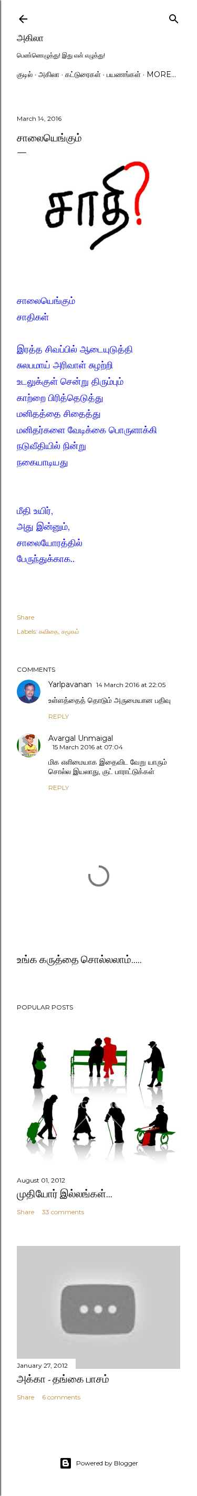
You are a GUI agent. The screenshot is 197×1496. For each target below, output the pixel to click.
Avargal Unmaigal (80, 738)
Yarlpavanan (70, 684)
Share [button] (25, 617)
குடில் (25, 74)
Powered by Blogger (107, 1463)
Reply (58, 716)
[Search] (174, 16)
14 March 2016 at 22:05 (130, 685)
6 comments (61, 1397)
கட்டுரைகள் (83, 74)
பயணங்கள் (124, 74)
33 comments (63, 1212)
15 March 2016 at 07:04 (88, 747)
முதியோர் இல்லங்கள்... (64, 1193)
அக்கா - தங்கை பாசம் (63, 1379)
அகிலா (30, 38)
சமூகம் (70, 631)
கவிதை (48, 631)
